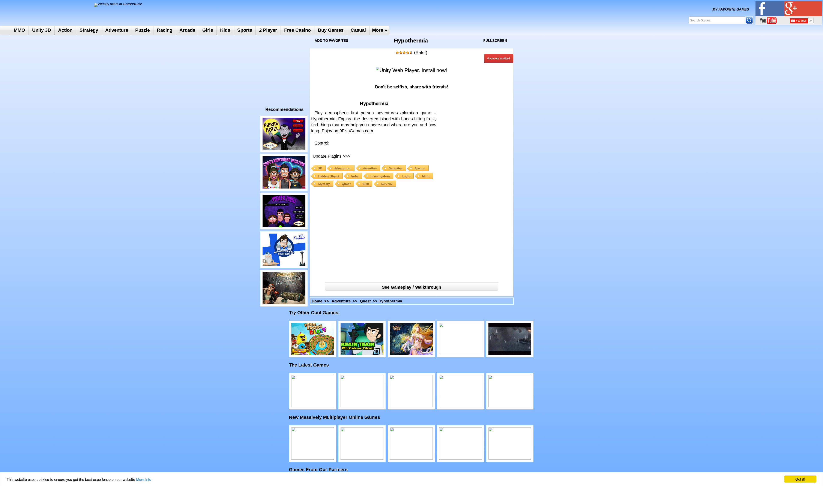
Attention (370, 168)
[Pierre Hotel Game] (284, 134)
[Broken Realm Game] (312, 443)
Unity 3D (41, 30)
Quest (346, 184)
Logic (406, 176)
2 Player (268, 30)
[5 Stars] (411, 52)
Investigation (380, 176)
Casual (358, 30)
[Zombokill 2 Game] (460, 339)
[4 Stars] (407, 52)
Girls (207, 30)
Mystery (324, 184)
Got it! (800, 479)
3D (320, 168)
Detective (395, 168)
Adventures (342, 168)
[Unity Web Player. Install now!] (411, 70)
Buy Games (331, 30)
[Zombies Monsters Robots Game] (509, 443)
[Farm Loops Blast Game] (312, 339)
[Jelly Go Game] (460, 391)
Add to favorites (331, 40)
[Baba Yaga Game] (362, 391)
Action (65, 30)
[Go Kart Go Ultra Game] (411, 391)
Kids (225, 30)
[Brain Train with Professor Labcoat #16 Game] (362, 339)
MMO (19, 30)
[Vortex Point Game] (284, 211)
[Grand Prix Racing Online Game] (460, 443)
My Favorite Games (730, 9)
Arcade (187, 30)
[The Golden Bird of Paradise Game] (284, 288)
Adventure (116, 30)
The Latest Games (313, 365)
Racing (164, 30)
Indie (355, 176)
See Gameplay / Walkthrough (411, 287)
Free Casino (297, 30)
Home (5, 30)
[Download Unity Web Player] (389, 155)
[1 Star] (397, 52)
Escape (420, 168)
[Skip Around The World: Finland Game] (284, 250)
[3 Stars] (404, 52)
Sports (244, 30)
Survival (387, 184)
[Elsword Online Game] (411, 443)
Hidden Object (328, 176)
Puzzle (142, 30)
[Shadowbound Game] (411, 339)
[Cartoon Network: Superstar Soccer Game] (509, 391)
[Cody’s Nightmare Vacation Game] (284, 172)
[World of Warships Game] (509, 339)
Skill (366, 184)
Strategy (89, 30)
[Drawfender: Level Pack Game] (312, 391)
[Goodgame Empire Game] (362, 443)
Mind (426, 176)
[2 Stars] (400, 52)
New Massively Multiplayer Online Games (339, 417)
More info (143, 479)
